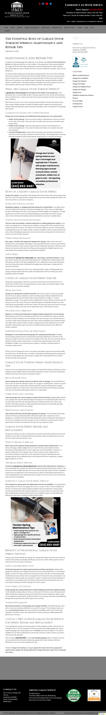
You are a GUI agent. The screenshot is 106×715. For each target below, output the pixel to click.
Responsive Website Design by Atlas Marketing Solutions (83, 713)
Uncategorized (77, 104)
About (13, 27)
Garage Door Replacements (82, 87)
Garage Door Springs (18, 648)
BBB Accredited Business (81, 75)
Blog (92, 27)
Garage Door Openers (80, 81)
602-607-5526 (97, 13)
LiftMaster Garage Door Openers (83, 95)
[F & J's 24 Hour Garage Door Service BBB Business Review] (80, 62)
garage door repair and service (43, 648)
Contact (8, 31)
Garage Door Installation (80, 78)
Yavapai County (78, 106)
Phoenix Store (57, 27)
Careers (79, 27)
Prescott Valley (69, 27)
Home (6, 27)
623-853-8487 (12, 699)
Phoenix (75, 98)
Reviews (19, 27)
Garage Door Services (32, 27)
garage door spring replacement (26, 650)
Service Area (46, 27)
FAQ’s (86, 27)
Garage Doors (77, 92)
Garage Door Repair (79, 84)
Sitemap (52, 713)
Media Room (7, 701)
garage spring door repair (45, 650)
